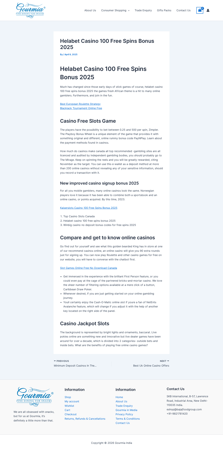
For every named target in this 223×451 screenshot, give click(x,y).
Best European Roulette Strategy (80, 104)
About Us (90, 10)
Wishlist (69, 405)
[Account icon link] (208, 10)
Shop (68, 397)
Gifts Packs (164, 10)
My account (72, 401)
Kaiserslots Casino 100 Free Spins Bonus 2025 (88, 207)
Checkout (71, 414)
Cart (67, 410)
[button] (128, 10)
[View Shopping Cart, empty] (199, 10)
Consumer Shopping (113, 10)
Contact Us (183, 10)
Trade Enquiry (143, 10)
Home (119, 397)
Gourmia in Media (126, 410)
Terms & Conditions (128, 418)
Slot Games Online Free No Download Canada (88, 268)
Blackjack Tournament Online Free (81, 108)
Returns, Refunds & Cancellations (85, 418)
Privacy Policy (124, 414)
